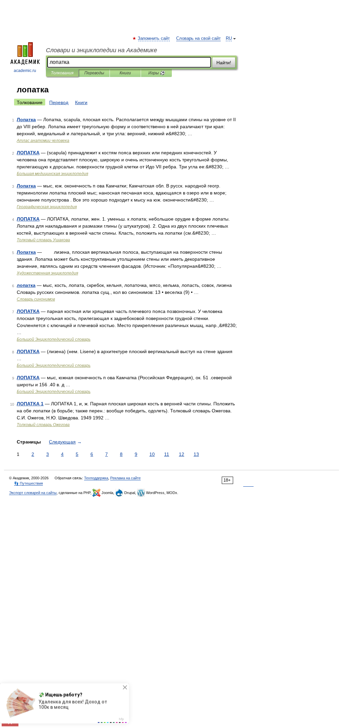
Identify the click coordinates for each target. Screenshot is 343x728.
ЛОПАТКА (28, 152)
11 (166, 454)
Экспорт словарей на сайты (33, 493)
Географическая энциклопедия (47, 207)
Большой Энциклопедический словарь (53, 339)
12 (181, 454)
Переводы (94, 73)
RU (229, 38)
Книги (125, 73)
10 (152, 454)
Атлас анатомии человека (43, 140)
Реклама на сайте (125, 478)
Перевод (58, 102)
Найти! (223, 62)
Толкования (62, 73)
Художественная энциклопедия (47, 273)
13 (196, 454)
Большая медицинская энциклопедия (52, 173)
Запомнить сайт (154, 38)
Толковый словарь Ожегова (43, 424)
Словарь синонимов (36, 299)
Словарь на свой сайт (198, 38)
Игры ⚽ (156, 73)
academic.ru (25, 70)
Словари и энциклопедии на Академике (101, 50)
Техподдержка (96, 478)
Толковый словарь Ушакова (43, 240)
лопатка (26, 285)
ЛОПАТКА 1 (30, 403)
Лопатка (26, 119)
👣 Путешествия (28, 483)
